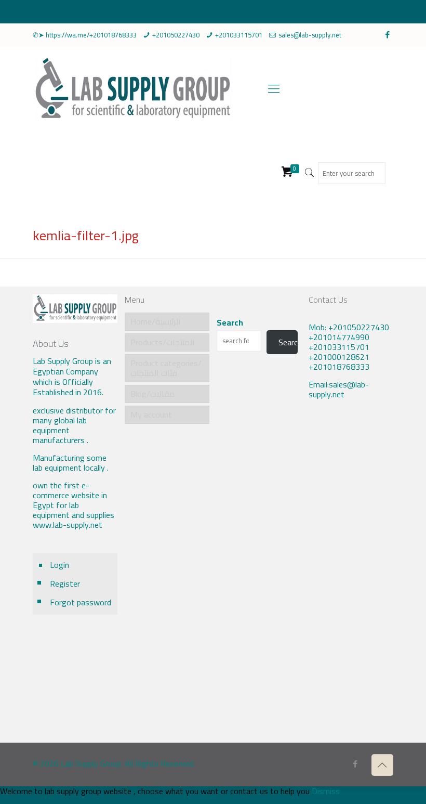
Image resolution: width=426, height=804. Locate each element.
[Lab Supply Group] (132, 88)
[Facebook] (387, 34)
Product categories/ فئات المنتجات (166, 368)
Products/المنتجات (162, 342)
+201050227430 (175, 35)
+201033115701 (238, 35)
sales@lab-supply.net (309, 35)
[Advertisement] (351, 579)
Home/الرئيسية (155, 321)
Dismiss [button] (326, 791)
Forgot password (80, 602)
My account (151, 414)
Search (230, 323)
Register (65, 583)
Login (59, 565)
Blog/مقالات (152, 393)
